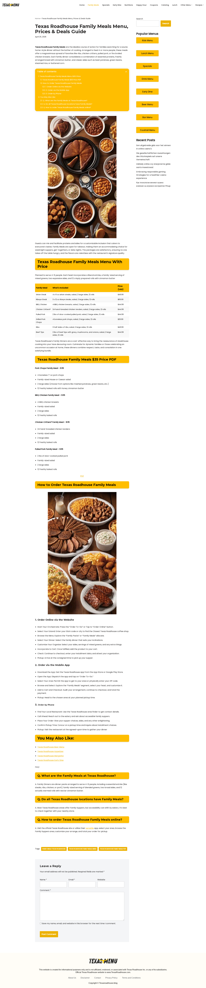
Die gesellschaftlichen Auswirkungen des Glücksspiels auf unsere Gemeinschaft (153, 156)
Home (82, 5)
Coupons (154, 5)
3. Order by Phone (53, 93)
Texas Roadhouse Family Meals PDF (113, 849)
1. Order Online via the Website (59, 86)
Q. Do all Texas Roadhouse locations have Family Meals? (67, 104)
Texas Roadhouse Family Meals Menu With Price (60, 76)
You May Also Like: (48, 97)
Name (43, 879)
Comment (45, 890)
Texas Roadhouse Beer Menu (50, 747)
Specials (106, 5)
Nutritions (129, 5)
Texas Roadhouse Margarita (50, 755)
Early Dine (117, 5)
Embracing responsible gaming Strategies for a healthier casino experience (151, 175)
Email (72, 879)
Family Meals (93, 5)
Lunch (174, 5)
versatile (90, 828)
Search (139, 18)
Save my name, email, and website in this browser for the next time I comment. (79, 923)
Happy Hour (141, 5)
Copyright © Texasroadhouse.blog (103, 983)
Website (101, 879)
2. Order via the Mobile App (57, 90)
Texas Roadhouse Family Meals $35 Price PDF (61, 80)
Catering (165, 5)
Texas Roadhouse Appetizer (50, 751)
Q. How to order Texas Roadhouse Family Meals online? (67, 107)
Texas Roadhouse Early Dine (50, 760)
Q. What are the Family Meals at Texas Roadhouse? (65, 100)
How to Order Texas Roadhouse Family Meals (62, 83)
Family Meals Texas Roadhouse (53, 849)
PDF (82, 476)
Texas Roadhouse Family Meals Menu (82, 849)
